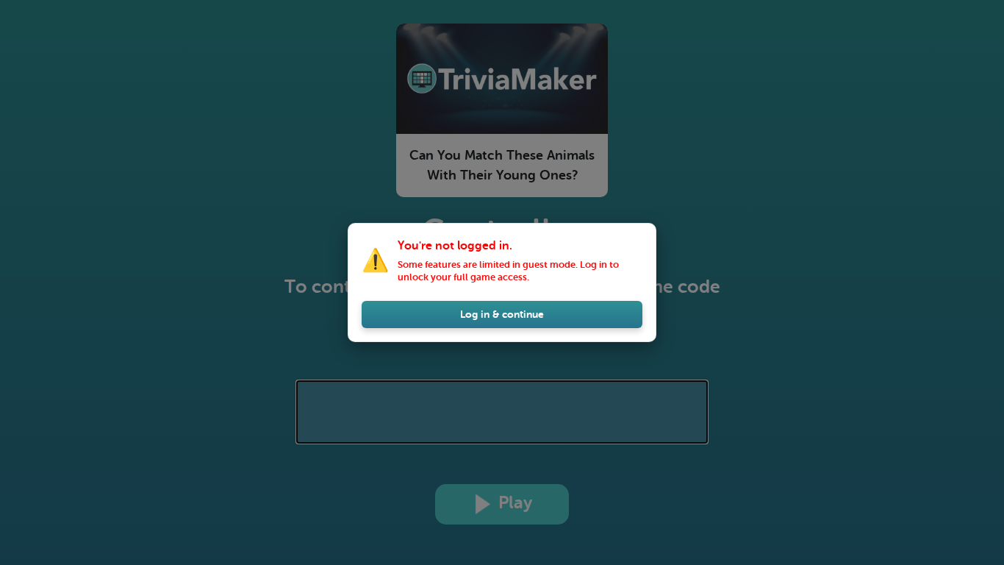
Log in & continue (502, 314)
